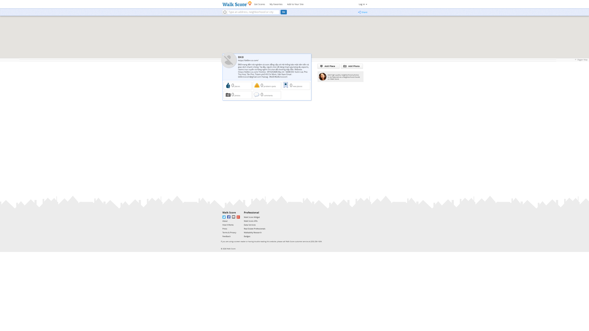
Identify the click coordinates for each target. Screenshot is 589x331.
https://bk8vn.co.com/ (248, 60)
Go (283, 12)
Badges (247, 236)
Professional (251, 212)
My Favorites (276, 4)
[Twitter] (224, 217)
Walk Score (229, 212)
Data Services (250, 225)
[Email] (233, 217)
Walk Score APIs (251, 221)
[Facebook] (229, 217)
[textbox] (253, 12)
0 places (238, 86)
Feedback (226, 236)
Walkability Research (253, 233)
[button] (224, 12)
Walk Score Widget (252, 217)
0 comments (267, 95)
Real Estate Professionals (254, 229)
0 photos (238, 95)
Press (224, 229)
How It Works (228, 225)
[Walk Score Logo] (237, 3)
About (224, 221)
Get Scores (259, 4)
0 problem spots (267, 86)
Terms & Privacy (229, 233)
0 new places (296, 86)
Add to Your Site (295, 4)
